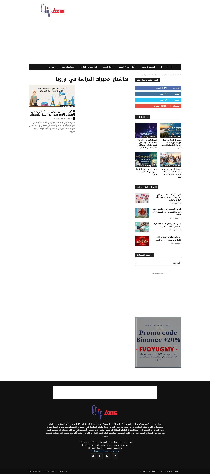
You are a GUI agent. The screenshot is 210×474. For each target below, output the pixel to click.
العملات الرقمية (68, 67)
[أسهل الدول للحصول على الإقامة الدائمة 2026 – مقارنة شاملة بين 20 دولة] (170, 159)
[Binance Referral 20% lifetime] (158, 342)
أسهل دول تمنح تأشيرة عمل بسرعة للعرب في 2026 (146, 171)
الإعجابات (176, 88)
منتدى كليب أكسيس (154, 471)
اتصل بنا (51, 67)
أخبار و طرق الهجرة (127, 67)
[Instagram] (171, 67)
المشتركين (176, 106)
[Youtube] (161, 67)
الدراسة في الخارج (89, 67)
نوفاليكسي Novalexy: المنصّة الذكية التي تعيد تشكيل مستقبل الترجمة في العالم (147, 143)
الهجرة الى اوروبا (174, 136)
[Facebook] (176, 67)
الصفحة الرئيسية (148, 67)
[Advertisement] (129, 10)
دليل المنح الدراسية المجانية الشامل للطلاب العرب (167, 225)
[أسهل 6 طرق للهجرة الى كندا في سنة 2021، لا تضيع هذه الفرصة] (142, 241)
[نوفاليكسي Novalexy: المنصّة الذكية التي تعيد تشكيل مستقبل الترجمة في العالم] (146, 130)
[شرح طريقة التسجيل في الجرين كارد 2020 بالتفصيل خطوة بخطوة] (142, 198)
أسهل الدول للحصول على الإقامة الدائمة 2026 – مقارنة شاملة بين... (171, 173)
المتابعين (176, 94)
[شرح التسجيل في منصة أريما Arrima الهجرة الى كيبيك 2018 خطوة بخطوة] (142, 213)
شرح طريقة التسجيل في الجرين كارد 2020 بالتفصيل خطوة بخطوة (168, 197)
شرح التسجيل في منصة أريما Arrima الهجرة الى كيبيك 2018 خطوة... (167, 212)
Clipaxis (70, 118)
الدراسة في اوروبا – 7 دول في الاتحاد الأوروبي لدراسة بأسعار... (52, 112)
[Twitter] (166, 67)
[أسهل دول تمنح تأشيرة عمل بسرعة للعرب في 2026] (146, 159)
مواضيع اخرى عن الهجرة (147, 166)
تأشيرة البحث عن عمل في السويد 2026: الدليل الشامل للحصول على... (171, 143)
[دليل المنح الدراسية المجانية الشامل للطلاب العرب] (142, 227)
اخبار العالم (107, 67)
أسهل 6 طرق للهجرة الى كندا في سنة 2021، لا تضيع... (167, 238)
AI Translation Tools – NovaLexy (105, 451)
